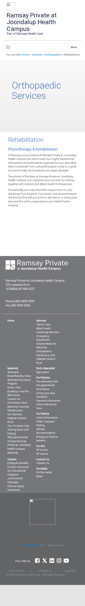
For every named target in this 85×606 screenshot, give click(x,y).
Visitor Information (47, 417)
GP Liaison (42, 453)
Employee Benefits (18, 463)
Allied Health (43, 328)
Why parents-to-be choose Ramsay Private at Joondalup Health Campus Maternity (19, 445)
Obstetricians (15, 410)
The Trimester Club (18, 426)
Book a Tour (14, 387)
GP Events (42, 449)
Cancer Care (43, 324)
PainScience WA (45, 355)
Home (25, 54)
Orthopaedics (53, 54)
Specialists (42, 372)
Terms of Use (56, 545)
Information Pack (17, 402)
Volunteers (13, 490)
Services (37, 54)
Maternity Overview (18, 406)
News (39, 476)
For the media (44, 472)
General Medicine (46, 343)
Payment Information (48, 400)
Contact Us (13, 399)
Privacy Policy (17, 570)
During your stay (45, 393)
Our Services (14, 414)
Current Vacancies (18, 467)
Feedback (41, 396)
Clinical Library (15, 486)
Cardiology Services (47, 332)
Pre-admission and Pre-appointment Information (47, 385)
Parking (40, 425)
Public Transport (45, 421)
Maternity (41, 347)
